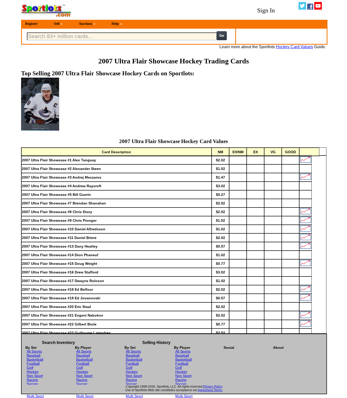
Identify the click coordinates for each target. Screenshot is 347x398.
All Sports (34, 351)
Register (31, 24)
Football (33, 363)
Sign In (266, 10)
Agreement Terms (210, 390)
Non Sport (35, 376)
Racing (32, 380)
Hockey (33, 372)
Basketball (35, 359)
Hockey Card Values (294, 47)
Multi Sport (35, 396)
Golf (30, 368)
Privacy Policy (213, 386)
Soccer (32, 384)
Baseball (33, 355)
